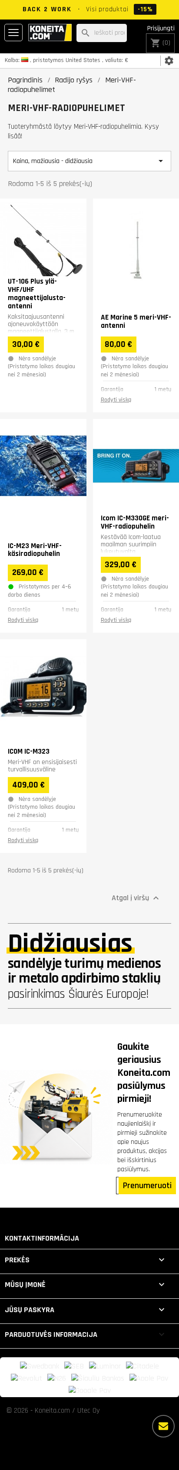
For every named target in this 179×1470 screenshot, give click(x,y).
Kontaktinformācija (42, 1238)
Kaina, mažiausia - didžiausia (89, 161)
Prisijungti (161, 28)
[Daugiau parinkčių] (163, 1426)
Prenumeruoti (147, 1185)
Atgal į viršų (136, 898)
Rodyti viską (116, 400)
